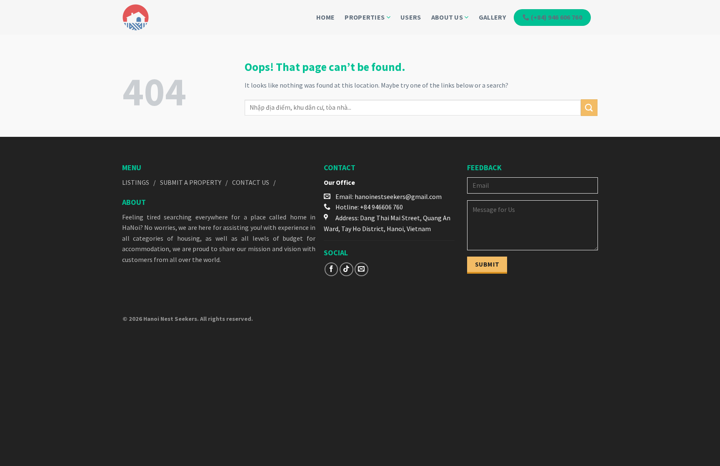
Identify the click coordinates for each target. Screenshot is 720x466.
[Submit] (589, 107)
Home (325, 17)
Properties (365, 17)
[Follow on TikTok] (346, 269)
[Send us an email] (361, 269)
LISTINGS (135, 182)
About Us (447, 17)
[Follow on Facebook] (331, 269)
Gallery (492, 17)
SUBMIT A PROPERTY (190, 182)
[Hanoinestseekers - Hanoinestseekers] (149, 17)
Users (410, 17)
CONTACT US (250, 182)
